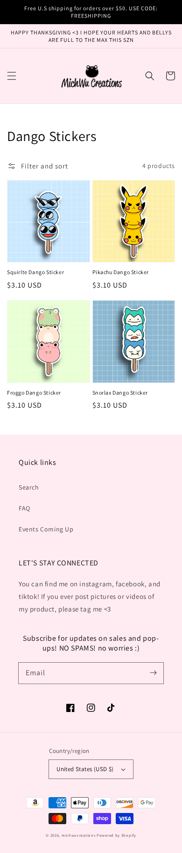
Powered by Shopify (116, 835)
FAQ (24, 508)
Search (29, 487)
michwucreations (79, 835)
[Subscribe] (153, 673)
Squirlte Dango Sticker (35, 272)
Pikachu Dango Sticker (120, 272)
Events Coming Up (46, 529)
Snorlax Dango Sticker (120, 392)
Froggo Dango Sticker (34, 392)
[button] (11, 76)
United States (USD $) (84, 769)
